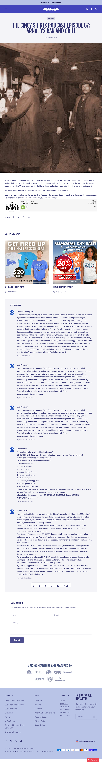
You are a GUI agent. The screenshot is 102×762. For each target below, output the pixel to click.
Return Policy (39, 725)
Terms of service (34, 751)
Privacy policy (21, 751)
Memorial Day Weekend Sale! (63, 287)
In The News (10, 721)
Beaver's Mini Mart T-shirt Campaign (15, 726)
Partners (8, 717)
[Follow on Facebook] (6, 741)
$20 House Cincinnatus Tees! (14, 287)
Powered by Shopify (27, 748)
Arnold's (51, 18)
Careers (37, 705)
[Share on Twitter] (18, 217)
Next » (66, 586)
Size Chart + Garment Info (44, 713)
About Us (38, 701)
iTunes (30, 195)
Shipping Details (40, 717)
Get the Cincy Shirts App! (15, 701)
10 (58, 586)
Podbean (44, 195)
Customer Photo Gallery (14, 705)
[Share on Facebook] (13, 217)
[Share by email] (29, 217)
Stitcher (37, 195)
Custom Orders (11, 709)
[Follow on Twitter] (11, 741)
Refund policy (9, 751)
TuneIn (51, 195)
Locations (38, 709)
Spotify (61, 195)
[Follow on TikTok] (21, 741)
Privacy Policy (52, 607)
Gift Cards (9, 713)
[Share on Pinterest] (23, 217)
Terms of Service (66, 607)
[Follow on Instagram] (16, 741)
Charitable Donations (13, 732)
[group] (51, 673)
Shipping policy (47, 751)
